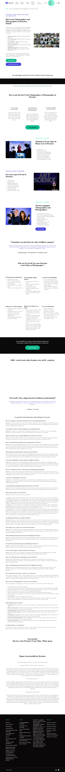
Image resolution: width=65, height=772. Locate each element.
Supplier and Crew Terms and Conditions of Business (12, 759)
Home (7, 8)
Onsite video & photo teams (24, 729)
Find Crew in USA (51, 728)
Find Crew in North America (51, 731)
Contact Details (9, 728)
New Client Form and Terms (11, 739)
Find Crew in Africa (51, 722)
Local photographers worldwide (24, 723)
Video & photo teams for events (25, 733)
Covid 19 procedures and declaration (11, 731)
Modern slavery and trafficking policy (10, 751)
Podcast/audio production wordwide (25, 736)
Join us (7, 736)
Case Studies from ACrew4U (10, 734)
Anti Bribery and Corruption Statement (11, 754)
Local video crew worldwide (23, 726)
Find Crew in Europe (51, 726)
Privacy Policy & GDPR (11, 745)
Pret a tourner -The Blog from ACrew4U (25, 743)
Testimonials (9, 726)
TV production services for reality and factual (25, 739)
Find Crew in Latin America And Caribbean (52, 734)
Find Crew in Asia (51, 724)
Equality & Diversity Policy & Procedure (10, 748)
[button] (11, 60)
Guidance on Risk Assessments (10, 742)
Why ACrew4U (9, 724)
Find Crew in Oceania (52, 736)
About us (8, 722)
